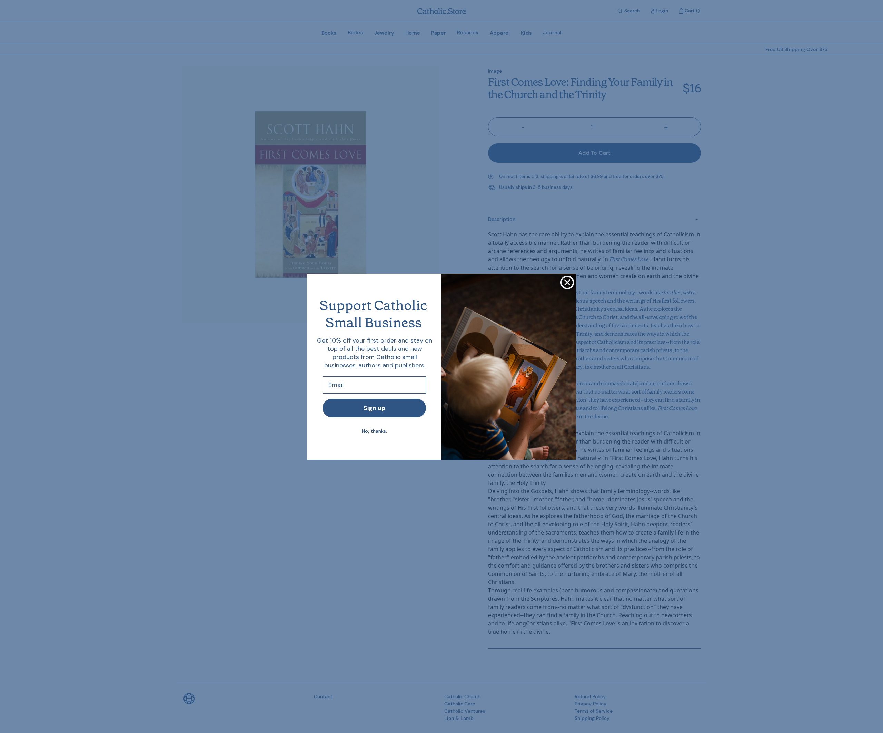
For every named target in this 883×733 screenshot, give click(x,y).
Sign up (374, 408)
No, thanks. (374, 431)
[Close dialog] (567, 282)
